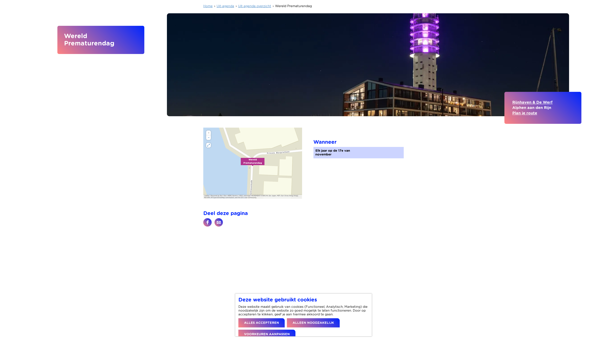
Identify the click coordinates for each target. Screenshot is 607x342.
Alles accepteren (261, 322)
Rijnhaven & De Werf (532, 102)
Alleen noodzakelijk (313, 322)
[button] (252, 163)
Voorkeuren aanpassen (267, 334)
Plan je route (524, 113)
